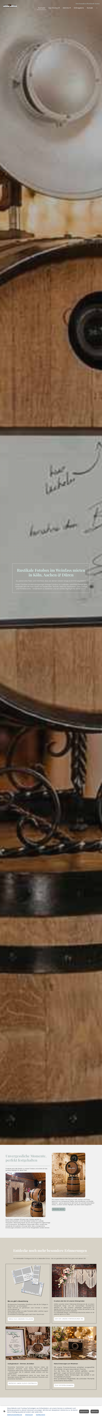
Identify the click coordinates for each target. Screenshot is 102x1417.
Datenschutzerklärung (14, 1415)
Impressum (29, 1415)
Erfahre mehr (59, 1209)
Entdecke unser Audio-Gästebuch (23, 1383)
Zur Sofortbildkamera (64, 1385)
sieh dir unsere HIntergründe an (69, 1319)
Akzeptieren (84, 1411)
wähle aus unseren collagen (21, 1319)
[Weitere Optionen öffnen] (97, 8)
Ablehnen (94, 1411)
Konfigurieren (40, 1415)
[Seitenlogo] (9, 6)
